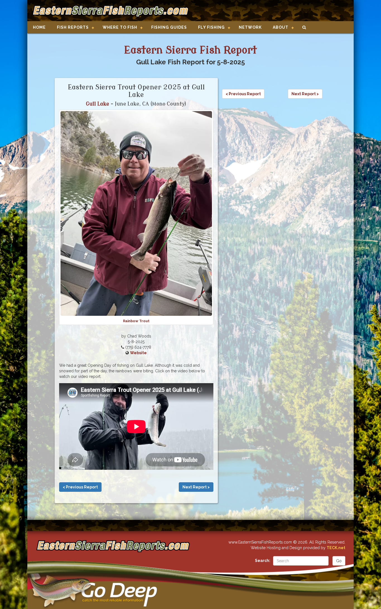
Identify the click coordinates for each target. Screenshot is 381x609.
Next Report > (196, 487)
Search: (262, 560)
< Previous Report (80, 487)
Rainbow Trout (136, 321)
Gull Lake (97, 104)
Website (138, 353)
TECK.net (336, 548)
